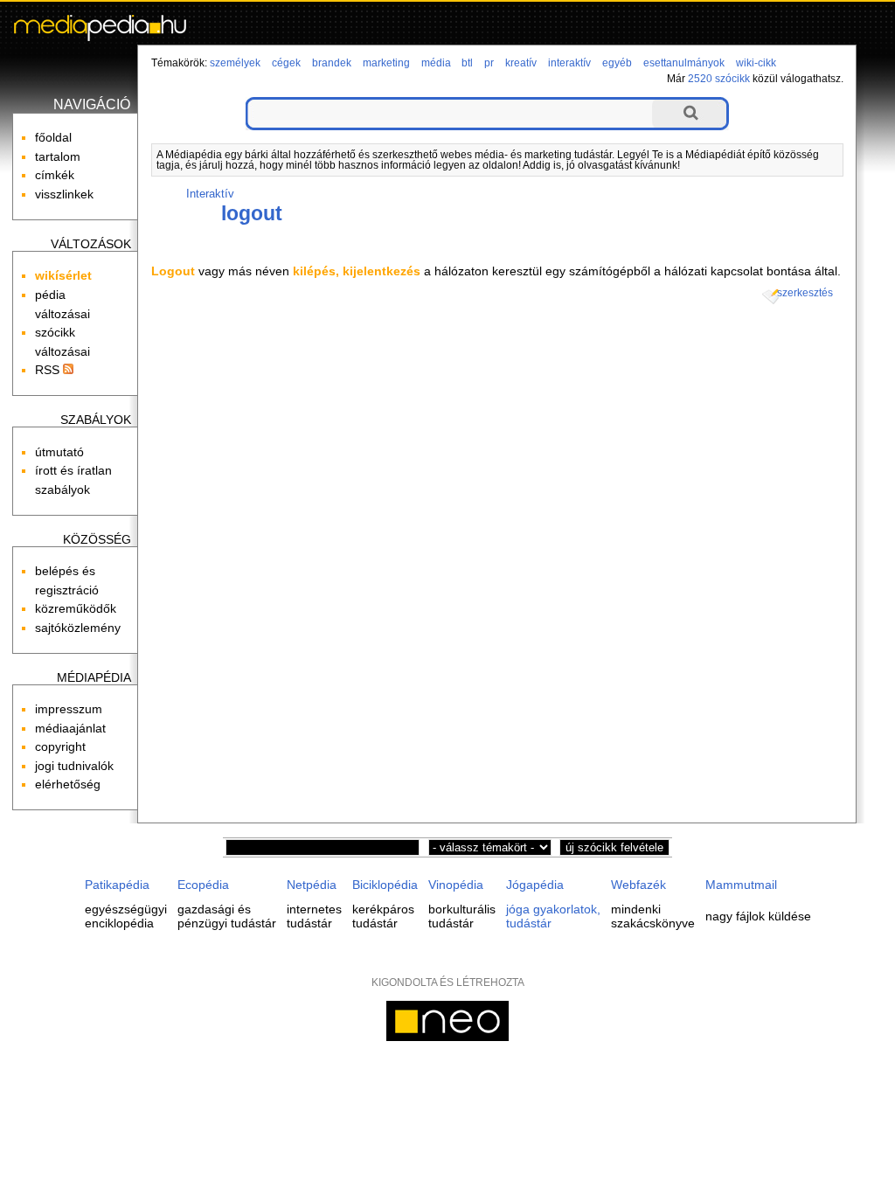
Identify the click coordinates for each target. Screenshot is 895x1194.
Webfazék (638, 885)
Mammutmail (741, 885)
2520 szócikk (719, 78)
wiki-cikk (756, 63)
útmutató (59, 452)
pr (489, 63)
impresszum (68, 709)
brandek (331, 63)
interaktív (569, 63)
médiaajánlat (70, 728)
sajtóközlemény (78, 628)
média (436, 63)
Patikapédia (117, 885)
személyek (235, 63)
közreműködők (75, 608)
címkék (54, 175)
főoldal (53, 137)
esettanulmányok (684, 63)
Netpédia (311, 885)
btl (467, 63)
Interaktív (210, 193)
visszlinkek (64, 194)
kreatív (521, 63)
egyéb (617, 63)
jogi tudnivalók (74, 766)
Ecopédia (203, 885)
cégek (286, 63)
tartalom (57, 156)
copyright (60, 746)
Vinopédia (455, 885)
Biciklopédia (385, 885)
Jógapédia (535, 885)
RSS (49, 370)
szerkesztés (805, 293)
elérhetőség (68, 784)
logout (251, 213)
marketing (386, 63)
